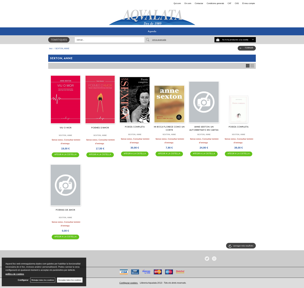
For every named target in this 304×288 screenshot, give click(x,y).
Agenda (152, 31)
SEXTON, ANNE (65, 135)
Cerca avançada (159, 40)
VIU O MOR (65, 128)
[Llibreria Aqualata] (152, 16)
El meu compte (248, 3)
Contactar (199, 3)
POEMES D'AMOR (100, 128)
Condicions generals (215, 3)
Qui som (177, 3)
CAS (237, 3)
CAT (229, 3)
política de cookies (14, 274)
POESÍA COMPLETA (135, 127)
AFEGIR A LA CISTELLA (65, 155)
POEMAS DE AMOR (65, 210)
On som (187, 3)
